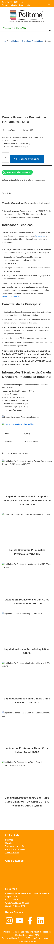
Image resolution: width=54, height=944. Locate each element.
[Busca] (50, 30)
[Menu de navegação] (49, 4)
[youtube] (21, 920)
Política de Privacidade (15, 849)
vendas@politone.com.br (19, 5)
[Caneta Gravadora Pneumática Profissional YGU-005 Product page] (27, 529)
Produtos (9, 840)
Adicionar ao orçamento (26, 159)
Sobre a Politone (12, 852)
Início (4, 41)
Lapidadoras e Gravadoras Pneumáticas (26, 41)
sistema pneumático (10, 296)
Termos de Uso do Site (15, 846)
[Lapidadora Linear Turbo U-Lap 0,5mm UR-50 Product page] (27, 628)
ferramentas (40, 236)
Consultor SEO (23, 938)
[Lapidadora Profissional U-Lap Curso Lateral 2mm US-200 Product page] (27, 727)
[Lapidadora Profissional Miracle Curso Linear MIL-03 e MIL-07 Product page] (27, 678)
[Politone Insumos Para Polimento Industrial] (27, 16)
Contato (8, 843)
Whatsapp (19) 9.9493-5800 (14, 28)
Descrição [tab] (6, 193)
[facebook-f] (31, 920)
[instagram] (10, 920)
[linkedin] (41, 920)
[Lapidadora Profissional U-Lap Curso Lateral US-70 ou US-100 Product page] (27, 579)
